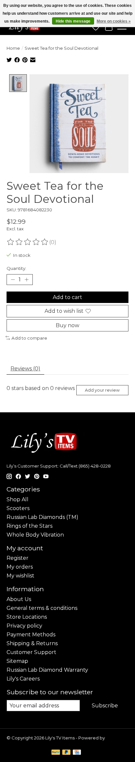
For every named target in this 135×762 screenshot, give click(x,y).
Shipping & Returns (32, 643)
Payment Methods (31, 634)
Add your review (102, 390)
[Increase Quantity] (26, 279)
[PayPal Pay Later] (66, 753)
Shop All (18, 499)
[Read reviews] (28, 242)
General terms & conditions (42, 608)
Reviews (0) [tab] (25, 368)
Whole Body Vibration (35, 535)
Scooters (18, 508)
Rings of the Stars (29, 526)
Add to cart (67, 297)
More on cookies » (114, 21)
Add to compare (29, 338)
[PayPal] (55, 753)
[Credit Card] (77, 753)
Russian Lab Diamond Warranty (47, 670)
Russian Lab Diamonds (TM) (42, 517)
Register (18, 558)
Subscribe (105, 705)
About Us (19, 599)
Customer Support (31, 652)
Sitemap (17, 661)
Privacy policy (24, 626)
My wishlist (20, 576)
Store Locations (27, 617)
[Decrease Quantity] (13, 279)
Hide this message (73, 21)
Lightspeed (19, 743)
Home (13, 48)
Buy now (67, 325)
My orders (20, 567)
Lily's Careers (23, 679)
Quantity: (16, 268)
